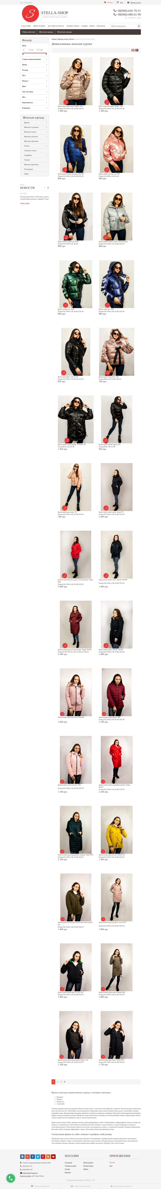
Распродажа (28, 169)
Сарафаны (28, 155)
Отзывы (84, 26)
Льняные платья (30, 151)
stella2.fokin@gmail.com (30, 1173)
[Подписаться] (48, 1156)
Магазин (112, 1162)
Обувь (26, 174)
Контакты (101, 26)
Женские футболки (31, 165)
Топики (27, 160)
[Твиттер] (38, 1156)
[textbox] (123, 26)
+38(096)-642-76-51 (128, 10)
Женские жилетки (31, 137)
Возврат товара (73, 26)
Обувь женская (28, 32)
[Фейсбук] (32, 1156)
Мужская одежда (64, 32)
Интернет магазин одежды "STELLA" (79, 1180)
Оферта (92, 26)
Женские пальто (30, 132)
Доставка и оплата (56, 26)
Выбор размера (39, 26)
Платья (26, 146)
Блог (110, 1166)
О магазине (26, 26)
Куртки (27, 123)
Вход (21, 2)
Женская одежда (46, 32)
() (42, 1186)
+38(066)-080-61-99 (128, 14)
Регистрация (28, 2)
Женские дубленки (31, 141)
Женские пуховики (31, 127)
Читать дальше (24, 203)
